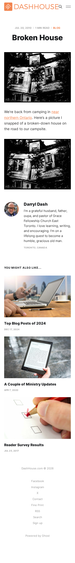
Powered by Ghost (37, 535)
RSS (37, 511)
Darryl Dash (36, 204)
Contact (37, 499)
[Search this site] (60, 7)
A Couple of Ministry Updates (30, 384)
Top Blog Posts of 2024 (25, 323)
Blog (56, 27)
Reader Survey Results (24, 445)
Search (37, 517)
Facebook (37, 481)
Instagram (37, 487)
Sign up (37, 523)
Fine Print (37, 505)
